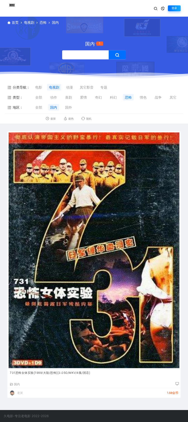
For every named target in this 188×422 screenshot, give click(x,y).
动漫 (69, 87)
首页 (15, 22)
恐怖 (43, 22)
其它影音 (87, 87)
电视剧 (29, 22)
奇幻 (98, 97)
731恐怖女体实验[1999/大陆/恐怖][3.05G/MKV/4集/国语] (50, 373)
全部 (38, 97)
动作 (53, 97)
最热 (71, 118)
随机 (89, 118)
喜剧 (68, 97)
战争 (158, 97)
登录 (174, 8)
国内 (53, 107)
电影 (38, 87)
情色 (143, 97)
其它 (173, 97)
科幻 (113, 97)
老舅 (20, 393)
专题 (103, 87)
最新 (53, 118)
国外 (68, 107)
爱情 (83, 97)
